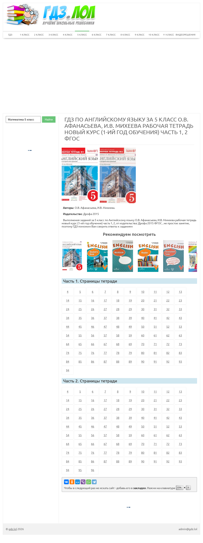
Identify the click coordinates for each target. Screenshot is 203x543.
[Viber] (83, 481)
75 (80, 352)
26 (92, 309)
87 (105, 361)
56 (92, 335)
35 (80, 318)
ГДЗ (10, 34)
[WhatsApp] (88, 481)
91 (155, 361)
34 (67, 318)
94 (67, 370)
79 (130, 352)
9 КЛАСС (139, 34)
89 (130, 361)
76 (92, 352)
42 (167, 318)
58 (117, 335)
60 (142, 335)
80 (142, 352)
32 (167, 309)
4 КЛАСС (67, 34)
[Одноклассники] (72, 481)
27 (105, 309)
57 (105, 335)
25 (80, 309)
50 (142, 326)
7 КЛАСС (111, 34)
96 (92, 470)
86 (92, 361)
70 (142, 344)
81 (155, 352)
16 (92, 300)
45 (80, 326)
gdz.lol (13, 529)
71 (155, 344)
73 (180, 344)
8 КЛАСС (125, 34)
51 (155, 326)
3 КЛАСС (53, 34)
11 (155, 291)
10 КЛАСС (153, 34)
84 (67, 361)
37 (105, 318)
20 (142, 300)
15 (80, 300)
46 (92, 326)
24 (67, 309)
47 (105, 326)
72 (167, 344)
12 (167, 291)
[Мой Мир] (77, 481)
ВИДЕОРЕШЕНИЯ (183, 34)
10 (142, 291)
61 (155, 335)
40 (142, 318)
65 (80, 344)
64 (67, 344)
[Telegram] (94, 481)
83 (180, 352)
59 (130, 335)
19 (130, 300)
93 (180, 361)
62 (167, 335)
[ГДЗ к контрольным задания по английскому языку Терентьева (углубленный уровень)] (175, 256)
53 (180, 326)
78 (117, 352)
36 (92, 318)
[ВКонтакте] (66, 481)
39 (130, 318)
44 (67, 326)
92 (167, 361)
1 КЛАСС (24, 34)
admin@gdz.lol (188, 529)
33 (180, 309)
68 (117, 344)
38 (117, 318)
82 (167, 352)
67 (105, 344)
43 (180, 318)
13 (180, 291)
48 (117, 326)
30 (142, 309)
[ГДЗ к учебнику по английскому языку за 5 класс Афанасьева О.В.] (73, 256)
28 (117, 309)
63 (180, 335)
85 (80, 361)
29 (130, 309)
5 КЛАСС (82, 34)
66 (92, 344)
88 (117, 361)
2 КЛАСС (39, 34)
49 (130, 326)
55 (80, 335)
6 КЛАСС (96, 34)
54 (67, 335)
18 (117, 300)
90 (142, 361)
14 (67, 300)
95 (80, 470)
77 (105, 352)
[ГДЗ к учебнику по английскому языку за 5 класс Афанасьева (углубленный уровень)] (99, 256)
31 (155, 309)
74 (67, 352)
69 (130, 344)
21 (155, 300)
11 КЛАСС (168, 34)
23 (180, 300)
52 (167, 326)
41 (155, 318)
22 (167, 300)
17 (105, 300)
